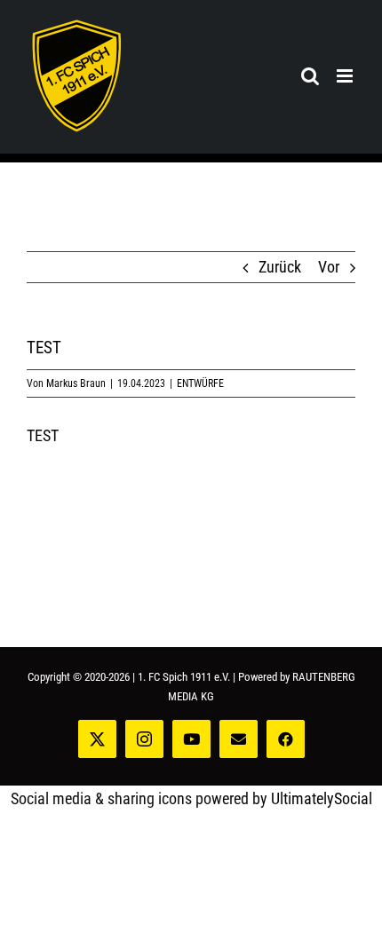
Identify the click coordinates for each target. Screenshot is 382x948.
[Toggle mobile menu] (346, 76)
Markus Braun (76, 383)
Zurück (280, 266)
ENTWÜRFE (200, 383)
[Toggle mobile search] (310, 76)
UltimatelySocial (321, 798)
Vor (328, 266)
